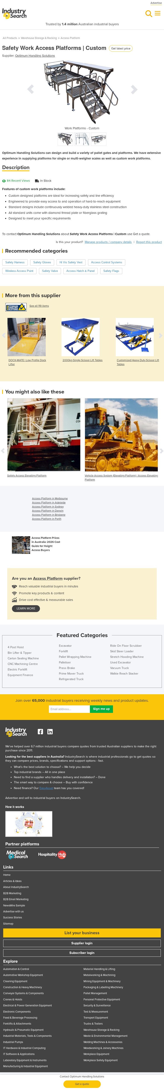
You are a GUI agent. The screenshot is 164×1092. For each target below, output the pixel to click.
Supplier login (81, 943)
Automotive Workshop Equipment (23, 975)
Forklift (63, 651)
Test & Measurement (95, 1011)
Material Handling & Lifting (99, 969)
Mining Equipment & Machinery (101, 981)
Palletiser (65, 662)
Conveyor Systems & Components (23, 993)
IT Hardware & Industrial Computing (24, 1048)
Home (6, 875)
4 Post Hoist (16, 647)
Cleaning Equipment (15, 981)
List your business (82, 933)
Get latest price (120, 48)
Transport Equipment (95, 1017)
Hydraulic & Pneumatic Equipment (23, 1030)
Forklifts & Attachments (17, 1023)
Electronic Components (17, 1011)
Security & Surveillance (97, 1005)
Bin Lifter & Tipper (20, 653)
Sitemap (8, 923)
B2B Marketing (12, 893)
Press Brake (67, 668)
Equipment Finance (20, 675)
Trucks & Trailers (93, 1023)
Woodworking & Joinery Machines (103, 1048)
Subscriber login (81, 953)
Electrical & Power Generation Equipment (27, 1005)
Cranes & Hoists (12, 999)
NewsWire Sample (14, 905)
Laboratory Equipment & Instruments (25, 1060)
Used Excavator (120, 662)
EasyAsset (46, 788)
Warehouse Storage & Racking (39, 38)
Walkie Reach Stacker (124, 673)
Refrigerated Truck (71, 679)
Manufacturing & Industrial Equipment (25, 1066)
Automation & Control (16, 969)
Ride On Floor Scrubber (126, 646)
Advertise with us (13, 911)
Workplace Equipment (96, 1054)
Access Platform (70, 38)
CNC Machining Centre (23, 664)
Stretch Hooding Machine (127, 657)
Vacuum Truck (119, 668)
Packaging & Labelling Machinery (103, 987)
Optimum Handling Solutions (35, 56)
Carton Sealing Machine (23, 658)
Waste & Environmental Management (105, 1036)
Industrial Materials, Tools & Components (27, 1036)
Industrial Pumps (13, 1042)
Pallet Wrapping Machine (75, 657)
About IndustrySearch (16, 887)
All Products (10, 38)
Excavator (65, 646)
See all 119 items (39, 306)
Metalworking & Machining (99, 975)
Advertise (156, 3)
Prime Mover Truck (71, 673)
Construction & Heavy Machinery (22, 987)
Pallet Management (95, 993)
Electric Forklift (17, 669)
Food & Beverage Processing (20, 1017)
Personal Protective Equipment (101, 999)
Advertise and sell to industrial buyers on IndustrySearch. (43, 798)
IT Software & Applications (19, 1054)
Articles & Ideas (12, 881)
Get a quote (82, 1084)
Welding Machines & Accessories (102, 1042)
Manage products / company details (108, 242)
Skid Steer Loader (122, 651)
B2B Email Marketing (15, 899)
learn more (26, 608)
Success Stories (12, 917)
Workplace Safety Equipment (100, 1060)
